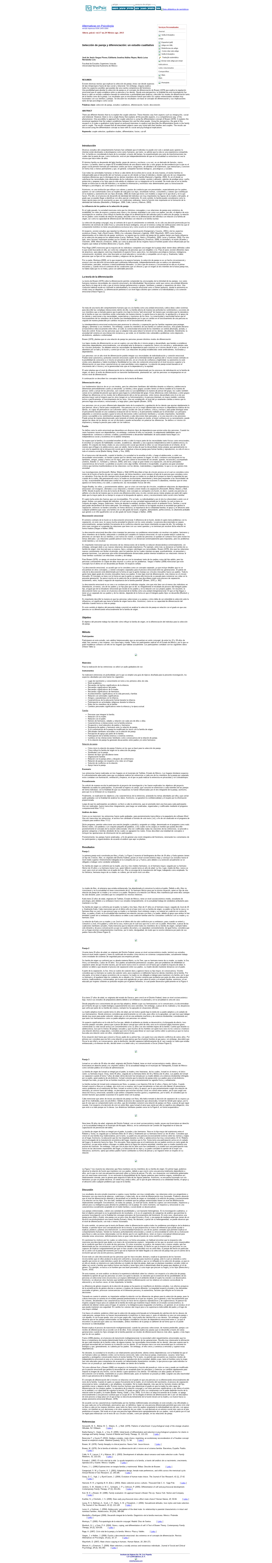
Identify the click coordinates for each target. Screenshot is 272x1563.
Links (109, 1428)
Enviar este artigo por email (172, 61)
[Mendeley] (160, 75)
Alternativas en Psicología (98, 25)
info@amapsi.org (136, 1561)
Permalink (165, 83)
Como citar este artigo (170, 51)
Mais (163, 75)
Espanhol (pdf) (167, 42)
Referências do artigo (170, 48)
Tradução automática (170, 57)
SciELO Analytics (168, 35)
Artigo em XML (167, 45)
